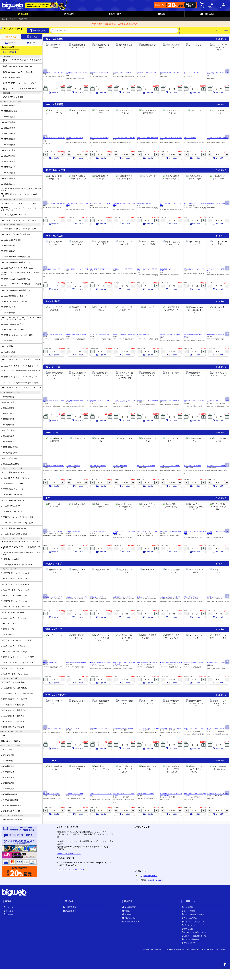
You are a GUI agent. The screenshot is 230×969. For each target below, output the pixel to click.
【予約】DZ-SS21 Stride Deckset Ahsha (16, 66)
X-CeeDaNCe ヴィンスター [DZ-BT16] (53, 72)
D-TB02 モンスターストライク (13, 511)
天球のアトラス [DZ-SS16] (73, 466)
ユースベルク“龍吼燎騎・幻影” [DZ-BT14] (54, 203)
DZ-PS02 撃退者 (7, 346)
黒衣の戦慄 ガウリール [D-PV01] (98, 728)
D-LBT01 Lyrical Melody (10, 559)
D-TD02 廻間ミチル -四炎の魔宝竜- (14, 688)
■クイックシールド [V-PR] (50, 662)
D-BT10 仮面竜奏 (7, 414)
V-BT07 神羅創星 (7, 777)
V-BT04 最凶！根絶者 (9, 794)
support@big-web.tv (149, 876)
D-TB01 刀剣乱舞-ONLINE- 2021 (13, 528)
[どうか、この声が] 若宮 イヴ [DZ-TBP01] (124, 334)
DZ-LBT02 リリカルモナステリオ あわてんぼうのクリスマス (21, 189)
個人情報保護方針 (157, 949)
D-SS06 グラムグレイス (10, 635)
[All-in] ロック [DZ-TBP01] (143, 334)
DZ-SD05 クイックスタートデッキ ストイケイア (19, 366)
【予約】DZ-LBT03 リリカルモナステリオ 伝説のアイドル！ (21, 61)
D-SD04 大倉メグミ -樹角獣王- (13, 710)
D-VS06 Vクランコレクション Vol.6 (15, 573)
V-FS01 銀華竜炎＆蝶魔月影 (12, 819)
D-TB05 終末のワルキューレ (12, 484)
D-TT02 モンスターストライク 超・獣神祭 (17, 523)
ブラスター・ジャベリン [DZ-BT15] (99, 138)
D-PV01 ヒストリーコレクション (13, 668)
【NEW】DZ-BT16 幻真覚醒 (12, 97)
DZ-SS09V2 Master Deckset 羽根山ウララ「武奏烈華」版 (21, 285)
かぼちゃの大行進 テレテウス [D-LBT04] (170, 597)
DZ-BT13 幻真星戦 (8, 117)
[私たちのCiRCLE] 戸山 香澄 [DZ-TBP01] (53, 334)
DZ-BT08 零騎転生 (8, 145)
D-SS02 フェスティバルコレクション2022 (17, 657)
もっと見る (220, 39)
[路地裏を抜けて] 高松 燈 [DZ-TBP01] (76, 334)
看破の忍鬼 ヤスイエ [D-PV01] (74, 728)
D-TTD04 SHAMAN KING (11, 506)
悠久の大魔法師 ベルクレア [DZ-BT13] (53, 269)
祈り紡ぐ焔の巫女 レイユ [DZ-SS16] (216, 466)
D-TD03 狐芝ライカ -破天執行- (12, 682)
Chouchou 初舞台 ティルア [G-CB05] (123, 728)
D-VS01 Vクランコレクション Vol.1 (15, 601)
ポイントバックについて (194, 925)
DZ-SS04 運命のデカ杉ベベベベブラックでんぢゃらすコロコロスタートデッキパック (21, 318)
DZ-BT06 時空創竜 (8, 156)
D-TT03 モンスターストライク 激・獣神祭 (17, 517)
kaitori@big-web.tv (155, 880)
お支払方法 (188, 929)
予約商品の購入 (190, 918)
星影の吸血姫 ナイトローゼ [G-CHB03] (170, 728)
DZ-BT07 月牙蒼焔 (8, 150)
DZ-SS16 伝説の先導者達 (11, 240)
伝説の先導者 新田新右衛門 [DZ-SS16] (53, 466)
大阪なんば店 (130, 918)
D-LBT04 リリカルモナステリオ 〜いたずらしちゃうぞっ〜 (21, 542)
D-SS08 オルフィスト (9, 623)
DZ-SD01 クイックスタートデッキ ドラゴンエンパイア (21, 388)
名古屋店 (128, 914)
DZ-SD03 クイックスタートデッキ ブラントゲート (20, 377)
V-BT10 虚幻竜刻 (7, 761)
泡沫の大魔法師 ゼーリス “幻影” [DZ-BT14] (195, 203)
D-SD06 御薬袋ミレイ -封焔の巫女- (14, 699)
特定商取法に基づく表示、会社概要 (200, 949)
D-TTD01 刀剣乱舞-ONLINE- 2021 (14, 534)
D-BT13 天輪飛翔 (7, 397)
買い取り (9, 911)
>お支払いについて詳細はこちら (70, 869)
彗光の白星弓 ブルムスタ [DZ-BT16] (146, 72)
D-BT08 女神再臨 (7, 425)
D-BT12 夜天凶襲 (7, 402)
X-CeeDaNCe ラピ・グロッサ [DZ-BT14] (217, 203)
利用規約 (145, 949)
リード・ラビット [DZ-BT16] (191, 72)
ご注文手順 (188, 907)
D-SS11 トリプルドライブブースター (15, 607)
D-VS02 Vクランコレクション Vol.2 (15, 595)
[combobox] (116, 31)
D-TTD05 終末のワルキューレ (12, 489)
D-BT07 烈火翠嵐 (7, 430)
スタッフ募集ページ (132, 921)
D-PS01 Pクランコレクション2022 (14, 674)
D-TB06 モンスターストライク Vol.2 (15, 478)
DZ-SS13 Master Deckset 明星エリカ (15, 257)
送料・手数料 (189, 911)
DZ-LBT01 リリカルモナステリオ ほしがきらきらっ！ (20, 195)
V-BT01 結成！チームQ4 (10, 811)
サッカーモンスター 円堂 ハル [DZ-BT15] (124, 138)
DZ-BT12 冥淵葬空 (8, 122)
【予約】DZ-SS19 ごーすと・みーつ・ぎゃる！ (19, 83)
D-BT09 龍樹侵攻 (7, 419)
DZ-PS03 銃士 (6, 341)
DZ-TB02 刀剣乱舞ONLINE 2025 (13, 215)
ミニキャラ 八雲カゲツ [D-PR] (98, 531)
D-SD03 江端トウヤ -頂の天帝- (13, 716)
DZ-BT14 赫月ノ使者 (9, 111)
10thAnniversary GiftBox (10, 741)
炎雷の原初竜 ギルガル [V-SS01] (51, 793)
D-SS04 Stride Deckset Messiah (13, 646)
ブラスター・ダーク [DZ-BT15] (74, 138)
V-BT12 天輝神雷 (7, 749)
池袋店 (127, 911)
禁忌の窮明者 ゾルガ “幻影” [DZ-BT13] (100, 269)
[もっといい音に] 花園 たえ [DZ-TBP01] (100, 334)
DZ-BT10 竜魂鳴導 (8, 134)
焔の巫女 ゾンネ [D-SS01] (143, 597)
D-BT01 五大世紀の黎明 (10, 464)
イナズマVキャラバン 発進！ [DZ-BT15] (217, 138)
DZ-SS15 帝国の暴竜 (9, 246)
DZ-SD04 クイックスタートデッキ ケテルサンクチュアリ (21, 371)
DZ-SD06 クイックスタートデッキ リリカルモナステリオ (21, 360)
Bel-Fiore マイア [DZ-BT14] (144, 203)
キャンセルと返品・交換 (194, 921)
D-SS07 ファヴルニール (10, 629)
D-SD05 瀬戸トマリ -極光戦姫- (13, 705)
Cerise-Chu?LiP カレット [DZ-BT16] (169, 72)
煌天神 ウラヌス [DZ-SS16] (120, 466)
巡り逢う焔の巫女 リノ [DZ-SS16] (192, 466)
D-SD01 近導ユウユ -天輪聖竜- (13, 727)
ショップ (9, 907)
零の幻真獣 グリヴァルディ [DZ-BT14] (100, 203)
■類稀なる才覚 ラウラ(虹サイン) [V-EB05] (148, 662)
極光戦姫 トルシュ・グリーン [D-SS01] (53, 597)
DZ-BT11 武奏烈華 (8, 128)
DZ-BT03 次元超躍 (8, 173)
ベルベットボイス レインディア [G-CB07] (148, 728)
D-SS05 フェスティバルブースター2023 (16, 640)
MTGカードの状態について (195, 932)
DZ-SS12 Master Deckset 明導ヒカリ (15, 262)
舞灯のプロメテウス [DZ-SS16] (98, 466)
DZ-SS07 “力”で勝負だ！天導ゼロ (14, 302)
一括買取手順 (70, 907)
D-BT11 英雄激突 (7, 408)
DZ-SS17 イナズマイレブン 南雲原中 (15, 234)
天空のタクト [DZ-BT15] (190, 138)
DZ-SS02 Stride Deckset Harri (12, 330)
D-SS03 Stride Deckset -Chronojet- (14, 651)
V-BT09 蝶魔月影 (7, 766)
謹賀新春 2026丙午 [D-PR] (73, 531)
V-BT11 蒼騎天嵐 (7, 755)
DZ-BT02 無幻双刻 (8, 178)
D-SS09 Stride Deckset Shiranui (13, 618)
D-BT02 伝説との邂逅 (9, 458)
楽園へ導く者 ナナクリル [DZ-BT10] (169, 400)
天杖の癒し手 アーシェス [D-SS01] (122, 597)
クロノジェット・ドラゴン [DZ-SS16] (170, 466)
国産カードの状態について (195, 936)
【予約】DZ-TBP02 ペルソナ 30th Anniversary (19, 89)
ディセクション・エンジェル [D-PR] (52, 531)
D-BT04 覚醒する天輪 (9, 447)
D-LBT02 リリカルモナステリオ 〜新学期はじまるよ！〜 (20, 553)
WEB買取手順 (70, 911)
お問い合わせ (220, 949)
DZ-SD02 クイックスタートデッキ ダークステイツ (20, 383)
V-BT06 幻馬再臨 (7, 783)
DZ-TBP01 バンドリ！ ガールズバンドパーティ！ (20, 204)
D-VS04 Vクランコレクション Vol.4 (15, 584)
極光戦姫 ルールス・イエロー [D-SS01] (76, 597)
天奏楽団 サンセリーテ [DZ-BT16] (99, 72)
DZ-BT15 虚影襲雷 (8, 106)
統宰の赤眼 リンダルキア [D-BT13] (193, 597)
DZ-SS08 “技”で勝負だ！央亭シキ (14, 296)
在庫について (189, 943)
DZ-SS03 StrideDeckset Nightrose (14, 324)
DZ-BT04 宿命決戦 (8, 167)
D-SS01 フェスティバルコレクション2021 (17, 663)
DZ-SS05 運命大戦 (8, 313)
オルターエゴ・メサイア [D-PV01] (52, 728)
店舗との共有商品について (195, 939)
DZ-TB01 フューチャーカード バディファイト (19, 220)
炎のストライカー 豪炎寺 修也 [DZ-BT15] (147, 138)
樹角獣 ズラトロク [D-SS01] (97, 597)
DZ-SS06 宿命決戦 (8, 307)
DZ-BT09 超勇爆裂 (8, 139)
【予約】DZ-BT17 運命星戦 (11, 78)
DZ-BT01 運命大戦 (8, 184)
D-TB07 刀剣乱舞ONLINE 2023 (13, 472)
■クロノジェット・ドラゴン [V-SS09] (193, 662)
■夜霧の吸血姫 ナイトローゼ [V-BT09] (76, 662)
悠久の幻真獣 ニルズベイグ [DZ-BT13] (194, 269)
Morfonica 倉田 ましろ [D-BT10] (215, 334)
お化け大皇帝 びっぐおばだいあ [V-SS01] (218, 793)
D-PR (3, 735)
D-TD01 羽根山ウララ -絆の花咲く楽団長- (17, 693)
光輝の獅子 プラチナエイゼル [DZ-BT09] (147, 400)
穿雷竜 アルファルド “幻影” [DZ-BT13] (123, 269)
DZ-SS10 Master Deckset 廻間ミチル (15, 279)
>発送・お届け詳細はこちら (69, 853)
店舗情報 (9, 914)
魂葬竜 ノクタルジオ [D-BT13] (215, 597)
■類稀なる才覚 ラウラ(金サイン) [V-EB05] (171, 662)
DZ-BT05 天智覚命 (8, 162)
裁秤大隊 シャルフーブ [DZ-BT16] (122, 72)
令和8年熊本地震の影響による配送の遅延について (115, 24)
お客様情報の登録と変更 (176, 949)
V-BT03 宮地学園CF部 (9, 800)
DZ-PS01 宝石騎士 (8, 352)
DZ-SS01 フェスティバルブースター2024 (17, 335)
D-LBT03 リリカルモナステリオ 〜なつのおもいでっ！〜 (20, 548)
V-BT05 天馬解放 (7, 789)
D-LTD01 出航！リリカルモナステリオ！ (16, 565)
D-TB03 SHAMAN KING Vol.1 (12, 500)
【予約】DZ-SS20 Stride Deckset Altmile (17, 72)
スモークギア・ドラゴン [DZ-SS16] (146, 466)
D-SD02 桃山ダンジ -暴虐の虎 (12, 721)
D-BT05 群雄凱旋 (7, 442)
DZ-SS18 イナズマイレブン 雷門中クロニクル (19, 229)
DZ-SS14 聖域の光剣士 (10, 251)
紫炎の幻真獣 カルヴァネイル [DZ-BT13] (77, 269)
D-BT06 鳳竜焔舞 (7, 436)
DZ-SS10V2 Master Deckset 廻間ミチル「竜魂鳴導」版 (20, 273)
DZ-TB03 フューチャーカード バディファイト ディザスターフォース (21, 209)
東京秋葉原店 (130, 907)
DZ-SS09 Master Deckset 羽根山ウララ (16, 290)
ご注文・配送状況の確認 (194, 914)
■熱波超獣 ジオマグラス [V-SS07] (145, 793)
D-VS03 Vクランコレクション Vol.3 (15, 590)
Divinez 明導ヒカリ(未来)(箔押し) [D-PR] (170, 531)
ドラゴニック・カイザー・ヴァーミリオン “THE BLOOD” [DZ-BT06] (124, 401)
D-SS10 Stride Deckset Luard (12, 612)
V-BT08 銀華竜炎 (7, 772)
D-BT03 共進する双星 (9, 453)
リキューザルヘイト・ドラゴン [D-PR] (147, 531)
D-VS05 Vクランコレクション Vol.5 (15, 579)
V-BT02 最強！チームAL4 (11, 805)
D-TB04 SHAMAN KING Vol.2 (12, 495)
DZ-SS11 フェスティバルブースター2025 (17, 268)
